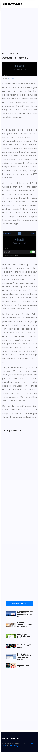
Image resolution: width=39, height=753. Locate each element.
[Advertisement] (19, 30)
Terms (4, 746)
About (32, 743)
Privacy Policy (13, 746)
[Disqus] (19, 512)
